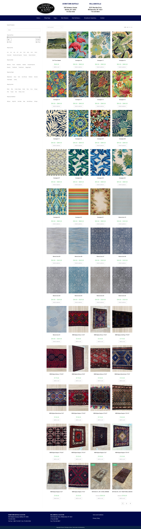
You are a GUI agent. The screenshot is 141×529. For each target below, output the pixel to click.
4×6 (14, 52)
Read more (56, 498)
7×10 (24, 52)
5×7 (17, 52)
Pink (8, 91)
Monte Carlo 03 (100, 295)
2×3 (8, 52)
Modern (24, 64)
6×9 (21, 52)
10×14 (36, 52)
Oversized (9, 55)
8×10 (28, 52)
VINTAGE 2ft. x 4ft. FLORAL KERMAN (100, 491)
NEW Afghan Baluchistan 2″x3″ (56, 413)
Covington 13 (100, 99)
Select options (78, 67)
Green (24, 89)
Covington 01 (100, 217)
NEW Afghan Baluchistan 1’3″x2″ (122, 374)
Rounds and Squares (17, 55)
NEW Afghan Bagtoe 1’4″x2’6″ (56, 452)
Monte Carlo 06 (122, 256)
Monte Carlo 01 (56, 334)
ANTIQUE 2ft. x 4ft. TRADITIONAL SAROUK (122, 491)
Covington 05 (100, 178)
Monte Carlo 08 (78, 256)
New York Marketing (80, 527)
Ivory (31, 89)
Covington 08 (122, 138)
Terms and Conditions (98, 515)
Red (16, 91)
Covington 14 (78, 99)
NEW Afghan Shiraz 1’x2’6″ (78, 334)
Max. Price (38, 42)
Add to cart (56, 67)
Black (8, 89)
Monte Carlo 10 (122, 217)
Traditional (14, 67)
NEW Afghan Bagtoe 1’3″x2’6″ (78, 413)
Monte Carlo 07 (100, 256)
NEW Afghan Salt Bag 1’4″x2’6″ (122, 334)
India (19, 76)
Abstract (9, 64)
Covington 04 (122, 178)
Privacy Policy (96, 518)
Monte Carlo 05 (56, 295)
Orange (35, 89)
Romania (36, 76)
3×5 (11, 52)
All (132, 27)
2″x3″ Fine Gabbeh (56, 60)
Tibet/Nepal (9, 79)
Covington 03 (78, 217)
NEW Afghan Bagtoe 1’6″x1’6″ (122, 413)
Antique (8, 101)
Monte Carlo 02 (122, 295)
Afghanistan (9, 76)
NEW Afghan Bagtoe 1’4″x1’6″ (78, 452)
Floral (13, 64)
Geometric (19, 64)
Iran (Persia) (24, 76)
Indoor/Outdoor (32, 55)
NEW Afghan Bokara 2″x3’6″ (78, 374)
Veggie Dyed (28, 67)
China (15, 76)
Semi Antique (29, 101)
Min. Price (9, 42)
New (24, 101)
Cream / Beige (18, 89)
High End (14, 101)
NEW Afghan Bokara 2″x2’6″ (100, 374)
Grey (28, 89)
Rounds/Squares (31, 64)
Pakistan (30, 76)
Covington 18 (78, 60)
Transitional (21, 67)
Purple (12, 91)
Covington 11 (56, 138)
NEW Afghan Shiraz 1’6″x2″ (100, 334)
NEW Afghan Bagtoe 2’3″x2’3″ (100, 413)
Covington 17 (100, 60)
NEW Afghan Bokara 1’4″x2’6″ (56, 374)
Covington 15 (56, 99)
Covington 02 (56, 217)
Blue (12, 89)
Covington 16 (122, 60)
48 (127, 27)
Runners (25, 55)
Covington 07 (56, 178)
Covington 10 (78, 138)
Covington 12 (122, 99)
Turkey (15, 79)
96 (129, 27)
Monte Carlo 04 (78, 295)
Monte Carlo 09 (56, 256)
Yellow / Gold (21, 91)
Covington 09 (100, 138)
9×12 (32, 52)
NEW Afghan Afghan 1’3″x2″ (78, 491)
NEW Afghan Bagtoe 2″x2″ (100, 452)
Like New (19, 101)
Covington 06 (78, 178)
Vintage (35, 101)
